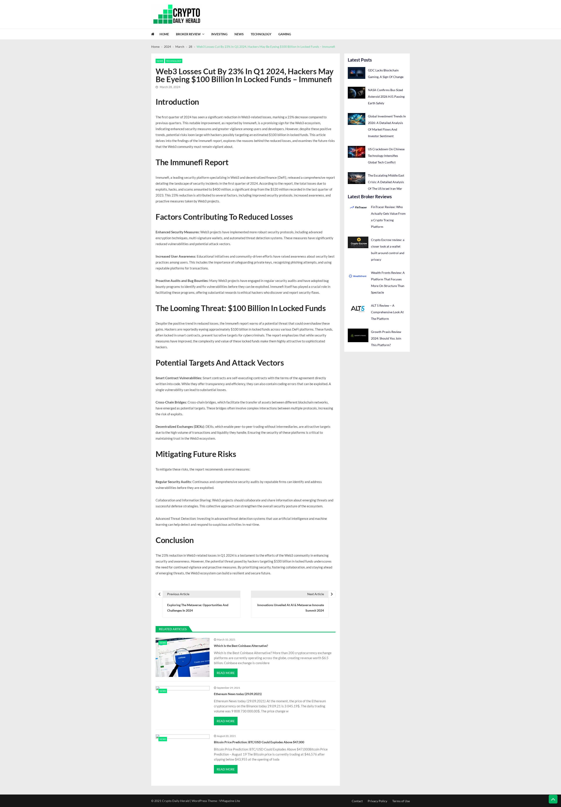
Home (164, 34)
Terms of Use (401, 801)
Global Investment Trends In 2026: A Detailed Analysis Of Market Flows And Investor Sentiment (387, 126)
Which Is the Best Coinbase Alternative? (241, 646)
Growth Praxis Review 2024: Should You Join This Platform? (386, 338)
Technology (261, 34)
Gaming (284, 34)
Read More (226, 673)
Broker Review (188, 34)
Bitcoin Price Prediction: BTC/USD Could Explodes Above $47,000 (259, 742)
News (239, 34)
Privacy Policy (377, 801)
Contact (357, 801)
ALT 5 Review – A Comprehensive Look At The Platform (387, 312)
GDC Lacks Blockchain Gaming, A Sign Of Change (385, 73)
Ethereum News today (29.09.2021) (238, 694)
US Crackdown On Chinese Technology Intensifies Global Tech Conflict (386, 155)
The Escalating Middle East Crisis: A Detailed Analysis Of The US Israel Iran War (386, 181)
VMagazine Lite (229, 801)
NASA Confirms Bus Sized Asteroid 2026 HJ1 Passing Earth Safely (386, 96)
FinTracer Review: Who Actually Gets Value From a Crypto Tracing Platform (388, 216)
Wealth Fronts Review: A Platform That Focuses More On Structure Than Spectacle (388, 282)
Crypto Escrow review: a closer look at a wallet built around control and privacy (387, 249)
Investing (219, 34)
